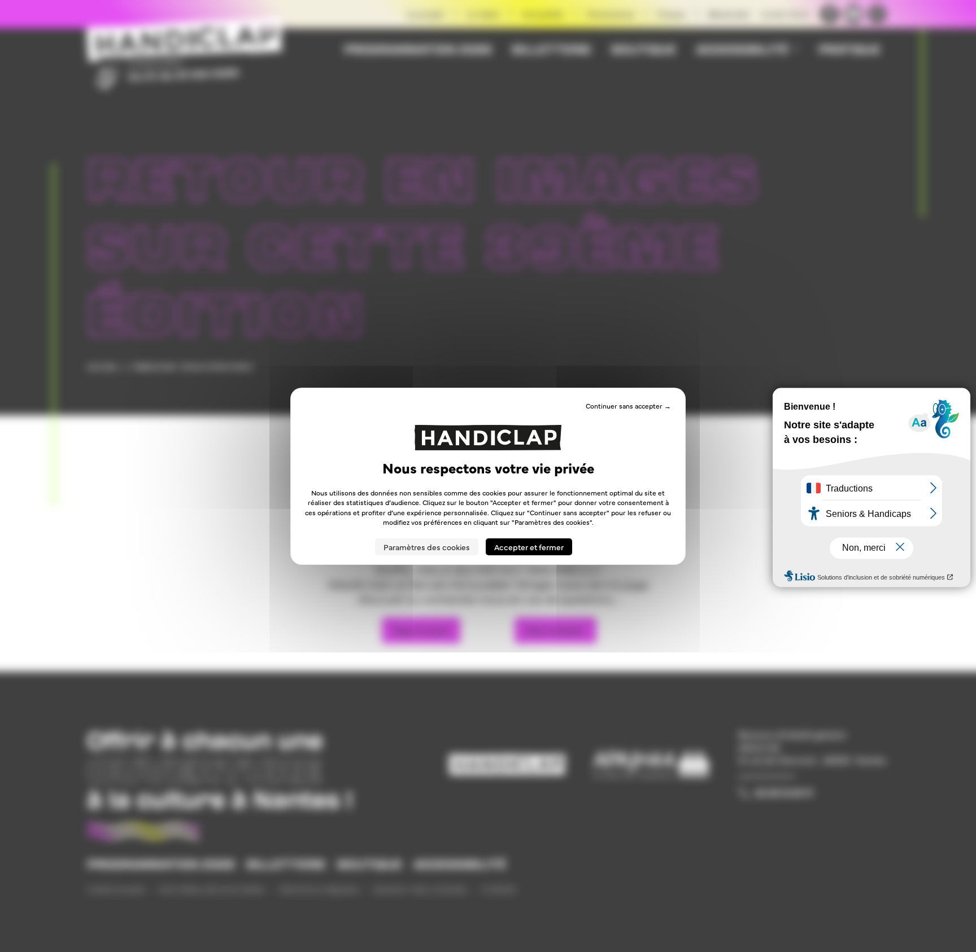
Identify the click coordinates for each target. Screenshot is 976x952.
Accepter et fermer (529, 546)
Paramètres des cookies (427, 546)
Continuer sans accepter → (628, 405)
